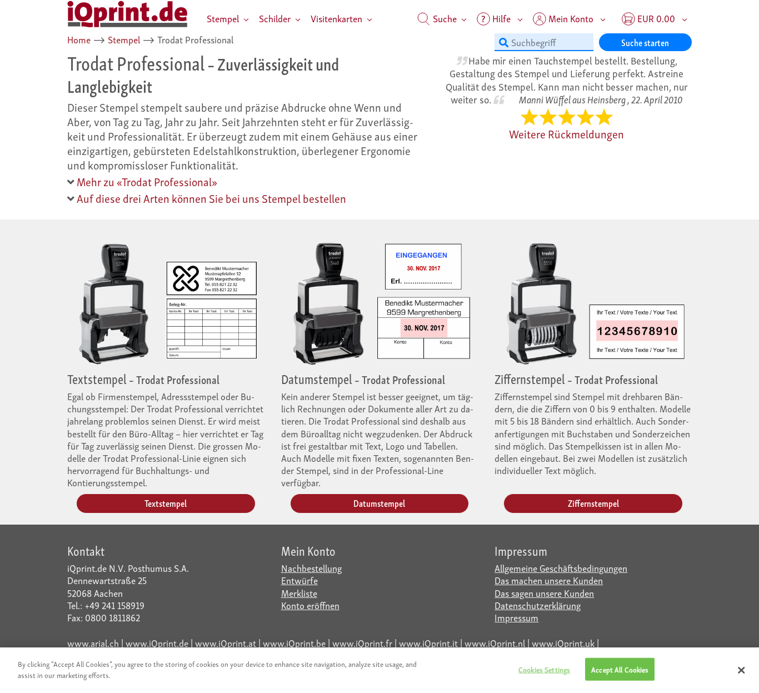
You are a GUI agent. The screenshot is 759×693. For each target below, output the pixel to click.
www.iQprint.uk (563, 642)
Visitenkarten (336, 18)
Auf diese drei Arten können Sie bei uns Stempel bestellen (210, 198)
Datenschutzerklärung (538, 604)
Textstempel (165, 502)
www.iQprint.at (225, 642)
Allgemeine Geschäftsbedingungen (561, 567)
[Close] (741, 670)
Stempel (223, 18)
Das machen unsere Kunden (549, 579)
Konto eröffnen (310, 604)
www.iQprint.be (294, 642)
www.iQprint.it (428, 642)
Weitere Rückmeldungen (566, 133)
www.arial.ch (93, 642)
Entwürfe (299, 579)
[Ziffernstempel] (593, 301)
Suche (444, 18)
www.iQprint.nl (495, 642)
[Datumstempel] (379, 301)
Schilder (275, 18)
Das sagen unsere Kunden (544, 592)
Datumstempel (379, 502)
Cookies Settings (544, 669)
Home (79, 39)
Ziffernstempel (593, 502)
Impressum (516, 617)
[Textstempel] (165, 301)
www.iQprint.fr (362, 642)
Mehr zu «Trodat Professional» (145, 181)
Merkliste (299, 592)
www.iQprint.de (157, 642)
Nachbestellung (311, 567)
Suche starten (645, 41)
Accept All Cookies (619, 669)
